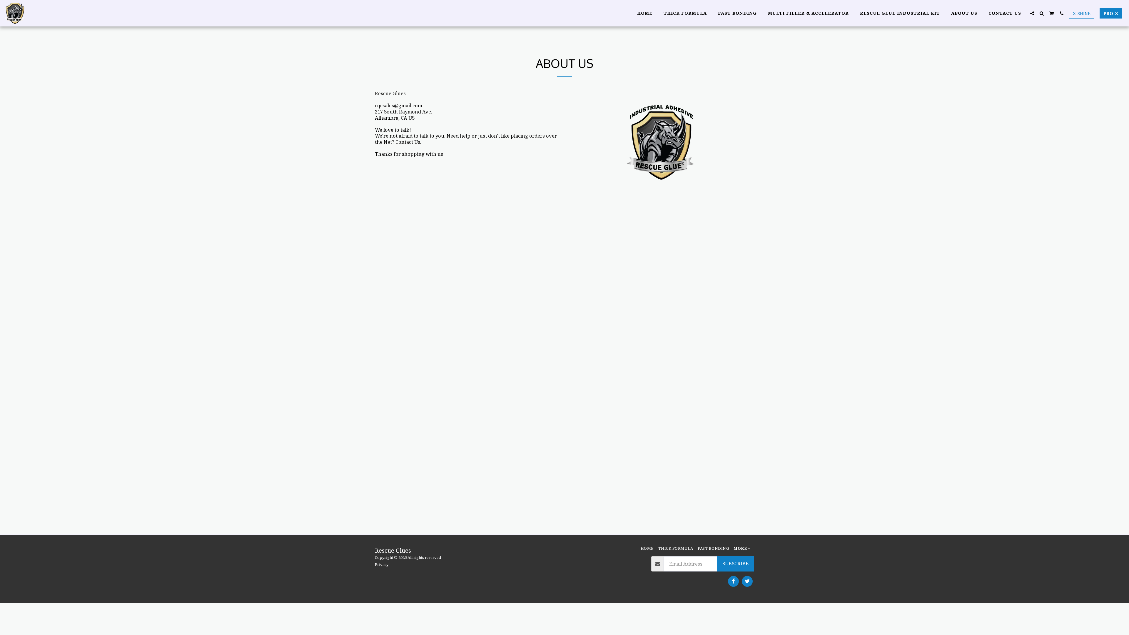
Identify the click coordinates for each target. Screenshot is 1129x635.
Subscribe (735, 563)
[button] (1032, 13)
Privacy (381, 564)
